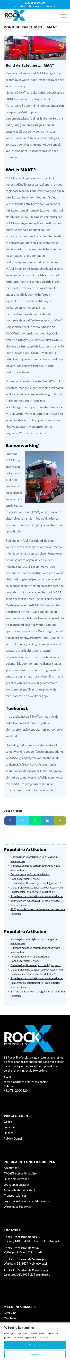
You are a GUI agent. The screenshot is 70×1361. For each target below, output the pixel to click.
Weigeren (35, 1354)
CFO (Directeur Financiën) (20, 1173)
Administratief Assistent (19, 1190)
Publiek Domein (13, 1138)
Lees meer (43, 1337)
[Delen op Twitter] (22, 820)
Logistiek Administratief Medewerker (28, 1201)
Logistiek (9, 1127)
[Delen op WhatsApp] (35, 820)
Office (8, 1121)
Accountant (11, 1168)
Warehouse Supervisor (18, 1206)
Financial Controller (16, 1179)
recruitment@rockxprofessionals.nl (35, 6)
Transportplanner (15, 1195)
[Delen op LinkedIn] (47, 820)
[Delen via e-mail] (60, 820)
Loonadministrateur (16, 1184)
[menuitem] (61, 15)
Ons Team (10, 1318)
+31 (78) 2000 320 (34, 2)
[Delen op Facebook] (10, 820)
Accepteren (35, 1345)
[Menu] (61, 15)
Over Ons (10, 1313)
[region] (35, 1341)
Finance (8, 1133)
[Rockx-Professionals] (29, 15)
